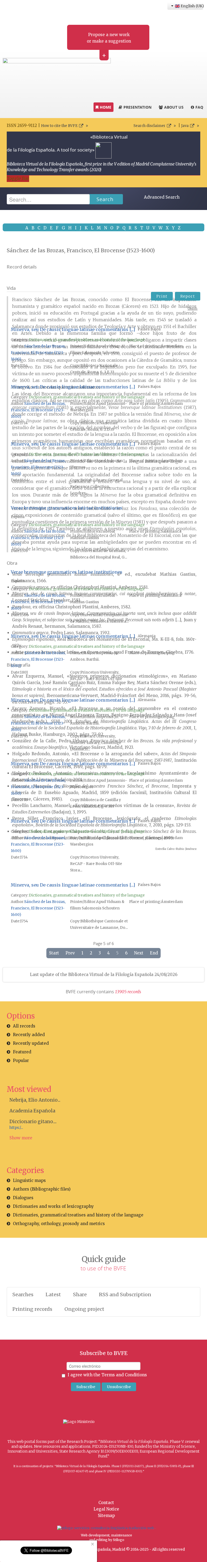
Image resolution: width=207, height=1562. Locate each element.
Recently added (29, 1034)
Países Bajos (149, 329)
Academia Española (32, 1111)
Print (161, 296)
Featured (22, 1051)
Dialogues (23, 1197)
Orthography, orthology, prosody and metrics (59, 1223)
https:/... (16, 1127)
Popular (21, 1060)
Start (54, 953)
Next (138, 953)
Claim (193, 308)
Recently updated (31, 1043)
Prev (70, 953)
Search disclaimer (149, 125)
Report (187, 296)
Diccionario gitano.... (33, 1122)
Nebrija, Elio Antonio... (34, 1100)
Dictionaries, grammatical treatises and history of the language (87, 339)
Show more (20, 1137)
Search (104, 199)
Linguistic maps (29, 1180)
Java (185, 125)
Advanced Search (162, 197)
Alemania (147, 636)
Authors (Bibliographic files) (42, 1189)
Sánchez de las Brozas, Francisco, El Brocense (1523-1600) (38, 352)
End (154, 953)
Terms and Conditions (124, 1374)
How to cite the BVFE (59, 125)
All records (24, 1026)
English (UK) (191, 6)
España (18, 517)
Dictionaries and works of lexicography (53, 1206)
